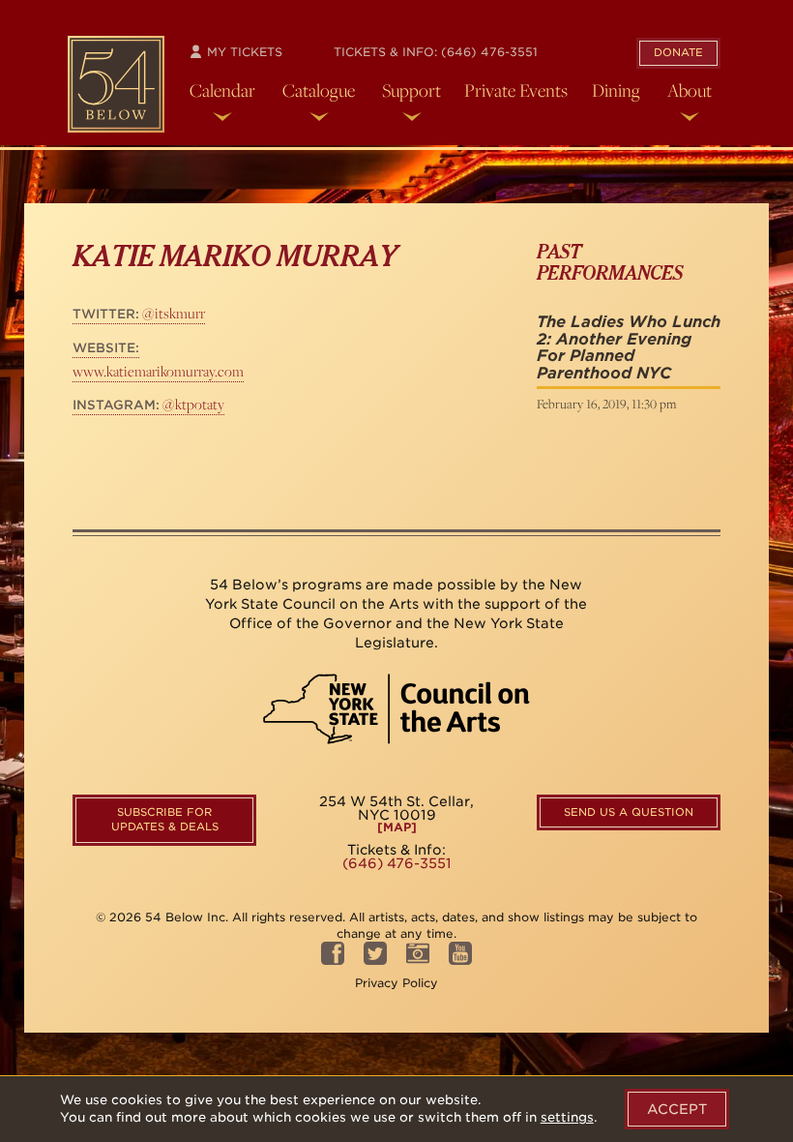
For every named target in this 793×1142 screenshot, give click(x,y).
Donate (678, 52)
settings (567, 1117)
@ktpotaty (148, 404)
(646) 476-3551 (489, 52)
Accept (677, 1109)
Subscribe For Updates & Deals (165, 819)
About (689, 90)
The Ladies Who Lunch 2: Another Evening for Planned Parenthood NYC (628, 347)
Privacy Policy (396, 983)
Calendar (222, 90)
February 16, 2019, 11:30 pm (606, 403)
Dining (616, 90)
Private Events (516, 90)
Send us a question (628, 812)
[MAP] (397, 827)
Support (411, 90)
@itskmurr (139, 313)
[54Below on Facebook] (332, 959)
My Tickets (242, 52)
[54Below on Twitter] (375, 959)
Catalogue (318, 90)
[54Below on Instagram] (417, 959)
